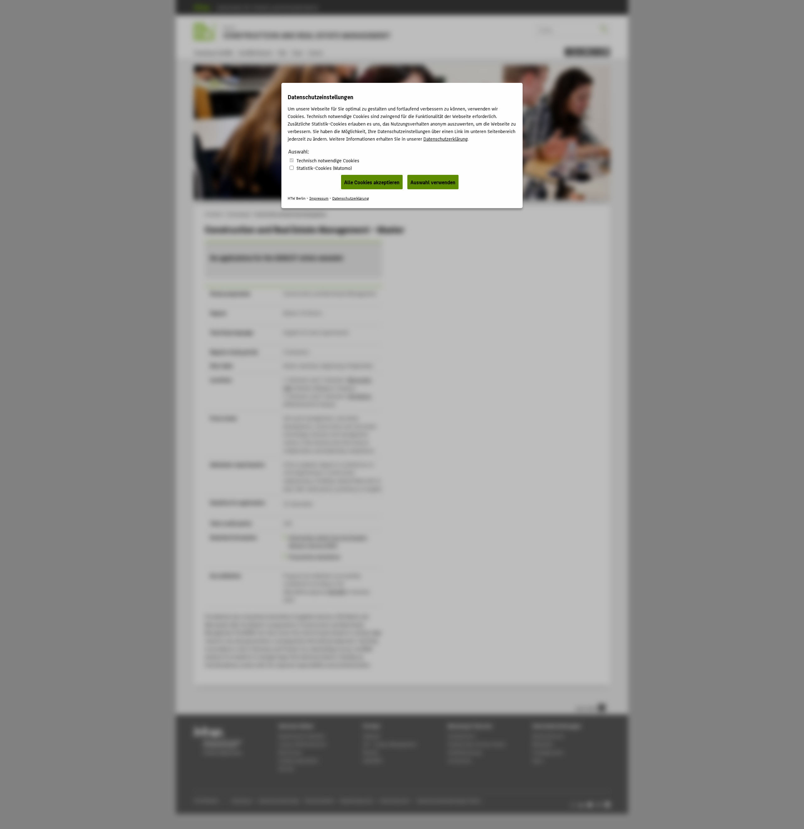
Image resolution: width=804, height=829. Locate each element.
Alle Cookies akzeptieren (371, 182)
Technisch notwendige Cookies (327, 160)
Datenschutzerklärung (445, 138)
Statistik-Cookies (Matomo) (324, 167)
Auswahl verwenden (432, 182)
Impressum (319, 198)
